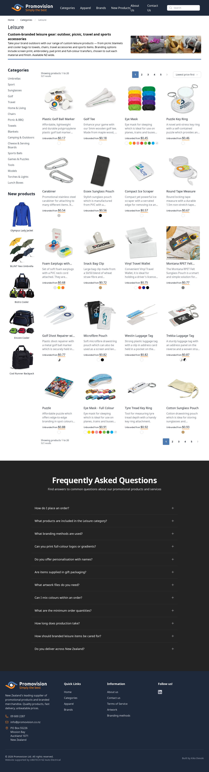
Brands (101, 8)
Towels (12, 125)
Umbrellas (14, 78)
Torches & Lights (18, 177)
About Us (135, 8)
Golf (10, 96)
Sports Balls (15, 153)
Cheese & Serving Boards (18, 145)
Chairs (12, 114)
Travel (11, 102)
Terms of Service (117, 704)
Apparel (85, 8)
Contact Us (152, 8)
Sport (11, 84)
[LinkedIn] (160, 692)
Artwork (112, 709)
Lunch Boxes (15, 182)
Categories (67, 8)
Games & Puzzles (18, 159)
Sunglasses (15, 90)
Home (11, 19)
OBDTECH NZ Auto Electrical (45, 759)
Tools (11, 165)
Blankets (13, 131)
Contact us (113, 698)
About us (112, 692)
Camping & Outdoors (21, 137)
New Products (121, 8)
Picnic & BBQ (16, 120)
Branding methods (118, 715)
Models (12, 171)
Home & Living (17, 108)
